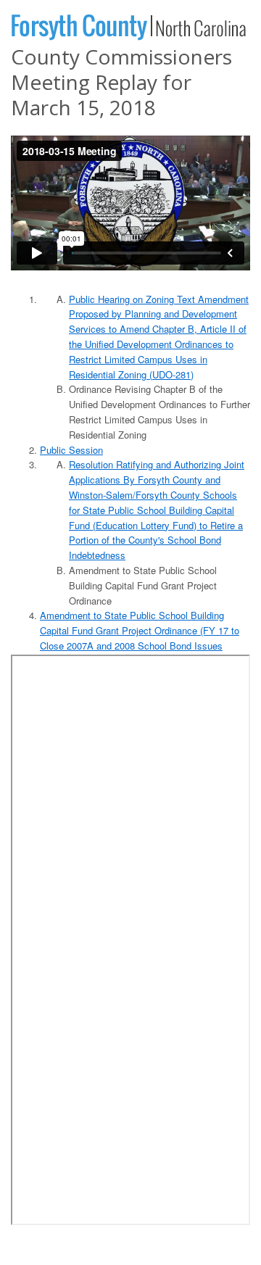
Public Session (71, 450)
